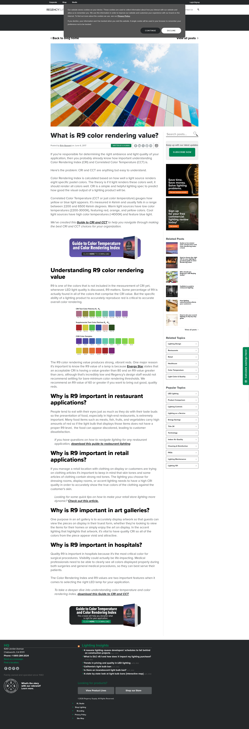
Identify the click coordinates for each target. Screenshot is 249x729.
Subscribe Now (182, 152)
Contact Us (188, 9)
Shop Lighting (80, 707)
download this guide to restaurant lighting (100, 443)
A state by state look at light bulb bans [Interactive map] (114, 673)
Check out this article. (83, 501)
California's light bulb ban (98, 666)
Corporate (53, 2)
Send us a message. (13, 659)
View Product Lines (96, 690)
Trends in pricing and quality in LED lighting (108, 663)
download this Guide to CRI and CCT (103, 594)
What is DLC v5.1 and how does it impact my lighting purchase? (118, 656)
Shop (65, 2)
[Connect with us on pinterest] (13, 669)
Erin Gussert (65, 145)
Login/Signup (195, 2)
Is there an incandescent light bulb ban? (105, 670)
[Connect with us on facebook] (5, 669)
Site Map (80, 718)
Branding (80, 711)
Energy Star (135, 366)
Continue (150, 30)
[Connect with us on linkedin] (9, 669)
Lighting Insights (95, 645)
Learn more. (27, 688)
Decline (171, 30)
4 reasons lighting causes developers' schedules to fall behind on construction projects (117, 652)
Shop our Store (133, 690)
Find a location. (11, 662)
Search (198, 9)
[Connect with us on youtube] (17, 669)
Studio (74, 2)
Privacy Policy (124, 16)
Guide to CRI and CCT (92, 222)
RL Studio (80, 703)
